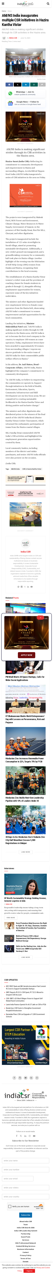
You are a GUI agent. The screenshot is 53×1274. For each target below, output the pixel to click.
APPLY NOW (26, 655)
